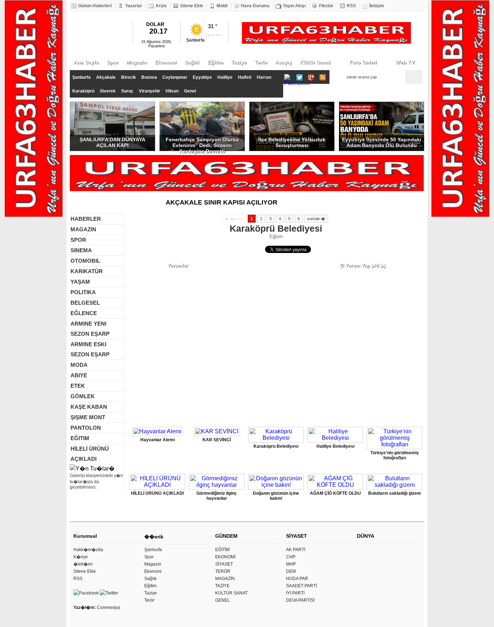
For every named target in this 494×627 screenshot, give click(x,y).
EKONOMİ (225, 556)
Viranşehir (149, 91)
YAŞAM (80, 282)
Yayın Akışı (294, 5)
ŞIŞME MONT (88, 417)
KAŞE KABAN (89, 407)
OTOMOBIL (85, 261)
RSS (351, 5)
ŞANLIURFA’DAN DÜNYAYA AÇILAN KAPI (112, 142)
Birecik (128, 77)
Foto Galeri (363, 62)
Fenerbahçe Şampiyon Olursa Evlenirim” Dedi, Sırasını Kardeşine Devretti (202, 144)
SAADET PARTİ (301, 585)
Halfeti (244, 77)
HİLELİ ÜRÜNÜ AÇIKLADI (90, 454)
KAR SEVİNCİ (217, 439)
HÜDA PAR (297, 578)
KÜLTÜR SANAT (231, 593)
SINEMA (81, 250)
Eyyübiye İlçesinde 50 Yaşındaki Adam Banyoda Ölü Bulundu (381, 142)
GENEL (222, 600)
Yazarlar (133, 5)
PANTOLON (86, 428)
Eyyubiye (202, 77)
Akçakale (106, 77)
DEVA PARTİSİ (300, 600)
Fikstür (326, 5)
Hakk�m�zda (88, 549)
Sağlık (192, 62)
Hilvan (172, 91)
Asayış (283, 62)
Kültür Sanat (315, 62)
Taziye (239, 62)
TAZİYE (222, 585)
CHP (290, 556)
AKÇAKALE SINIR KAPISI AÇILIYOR (221, 202)
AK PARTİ (295, 549)
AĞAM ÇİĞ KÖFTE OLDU (335, 493)
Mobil (222, 5)
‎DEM (291, 571)
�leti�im (83, 564)
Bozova (149, 77)
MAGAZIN (83, 229)
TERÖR (222, 571)
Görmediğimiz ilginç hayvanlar (216, 496)
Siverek (108, 91)
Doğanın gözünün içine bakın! (276, 496)
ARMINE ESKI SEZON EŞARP (90, 349)
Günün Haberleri (95, 5)
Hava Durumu (255, 5)
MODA (79, 365)
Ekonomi (165, 62)
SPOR (78, 240)
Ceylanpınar (174, 77)
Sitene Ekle (191, 5)
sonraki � (316, 218)
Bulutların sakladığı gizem (394, 493)
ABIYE (79, 375)
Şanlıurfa (81, 77)
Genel (190, 91)
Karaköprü (83, 91)
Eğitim (215, 62)
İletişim (376, 5)
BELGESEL (85, 303)
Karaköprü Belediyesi (276, 446)
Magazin (136, 62)
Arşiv (161, 5)
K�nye (80, 556)
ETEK (78, 386)
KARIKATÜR (87, 271)
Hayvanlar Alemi (157, 439)
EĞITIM (80, 438)
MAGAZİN (225, 578)
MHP (291, 564)
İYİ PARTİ (295, 593)
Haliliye (225, 77)
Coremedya (108, 607)
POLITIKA (83, 292)
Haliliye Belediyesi (335, 446)
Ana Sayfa (86, 62)
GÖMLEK (83, 396)
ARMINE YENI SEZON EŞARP (90, 329)
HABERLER (86, 219)
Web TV (405, 62)
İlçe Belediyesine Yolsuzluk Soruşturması (291, 142)
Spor (112, 62)
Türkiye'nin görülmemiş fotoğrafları (394, 455)
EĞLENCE (84, 313)
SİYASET (224, 564)
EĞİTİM (222, 549)
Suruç (127, 91)
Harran (264, 77)
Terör (261, 62)
